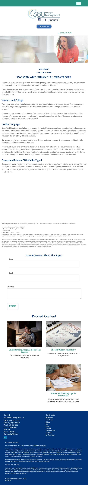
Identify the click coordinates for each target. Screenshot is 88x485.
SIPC (37, 468)
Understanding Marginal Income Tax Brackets (24, 351)
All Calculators (50, 435)
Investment (49, 420)
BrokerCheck (42, 445)
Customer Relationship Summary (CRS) (15, 478)
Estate (48, 422)
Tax (47, 424)
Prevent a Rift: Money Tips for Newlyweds (63, 395)
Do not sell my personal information (40, 461)
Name (11, 259)
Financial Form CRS (13, 442)
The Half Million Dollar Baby (63, 350)
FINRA (33, 468)
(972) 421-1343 (66, 32)
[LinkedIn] (26, 33)
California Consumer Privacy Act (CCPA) (59, 459)
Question (10, 287)
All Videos (49, 433)
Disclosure (8, 480)
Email (11, 273)
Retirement (49, 418)
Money (48, 426)
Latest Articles (50, 430)
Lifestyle (48, 428)
